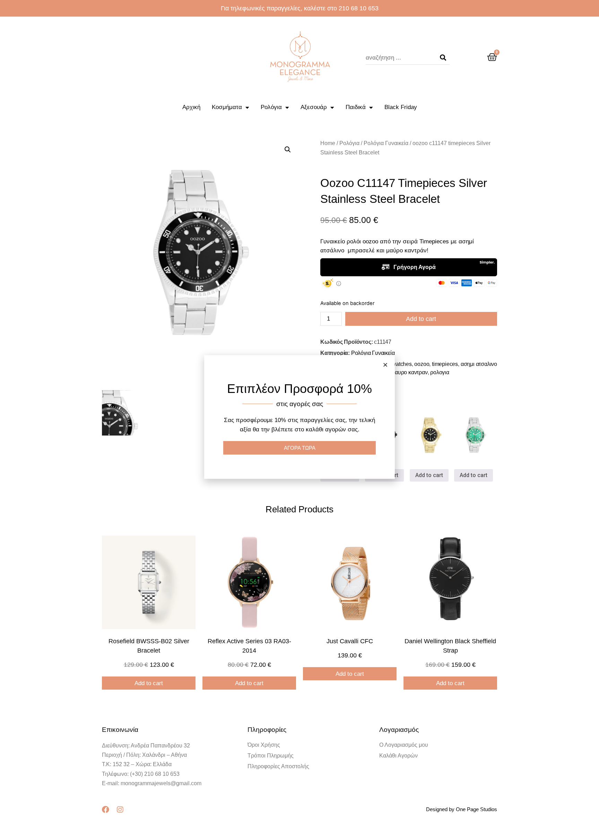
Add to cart (421, 318)
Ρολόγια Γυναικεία (386, 143)
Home (327, 143)
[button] (385, 364)
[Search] (443, 57)
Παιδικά (356, 107)
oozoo (421, 364)
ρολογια (439, 372)
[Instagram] (119, 809)
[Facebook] (105, 809)
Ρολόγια (271, 107)
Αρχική (191, 107)
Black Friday (400, 107)
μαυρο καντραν (409, 372)
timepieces (445, 364)
